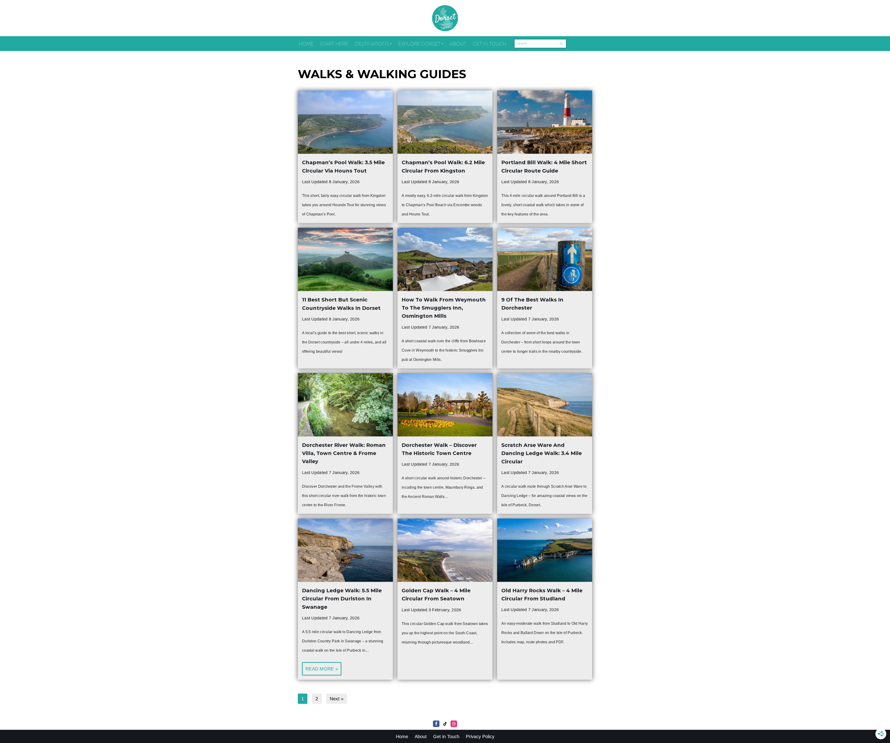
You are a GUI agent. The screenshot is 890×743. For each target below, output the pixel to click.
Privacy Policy (480, 736)
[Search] (561, 43)
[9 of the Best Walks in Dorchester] (544, 259)
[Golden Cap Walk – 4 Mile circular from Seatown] (445, 550)
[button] (391, 44)
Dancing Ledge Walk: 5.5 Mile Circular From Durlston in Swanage (342, 598)
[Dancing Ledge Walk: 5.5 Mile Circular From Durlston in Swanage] (345, 550)
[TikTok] (445, 724)
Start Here (334, 44)
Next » (337, 698)
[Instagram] (454, 724)
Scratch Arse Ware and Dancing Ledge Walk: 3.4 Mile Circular (541, 453)
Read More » (320, 671)
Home (306, 44)
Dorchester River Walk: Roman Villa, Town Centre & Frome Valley (344, 453)
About (458, 44)
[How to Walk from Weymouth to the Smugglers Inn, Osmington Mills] (445, 259)
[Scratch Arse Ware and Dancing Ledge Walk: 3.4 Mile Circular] (544, 404)
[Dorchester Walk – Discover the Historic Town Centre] (445, 404)
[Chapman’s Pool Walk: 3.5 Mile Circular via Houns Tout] (345, 122)
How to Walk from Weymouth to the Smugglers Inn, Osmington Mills (444, 308)
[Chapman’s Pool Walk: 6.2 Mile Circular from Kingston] (445, 122)
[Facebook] (436, 724)
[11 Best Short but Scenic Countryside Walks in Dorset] (345, 259)
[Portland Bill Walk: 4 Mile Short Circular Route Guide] (544, 122)
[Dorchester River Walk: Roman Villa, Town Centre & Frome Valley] (345, 404)
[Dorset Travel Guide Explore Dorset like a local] (445, 18)
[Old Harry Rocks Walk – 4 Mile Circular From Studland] (544, 550)
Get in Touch (489, 44)
